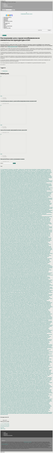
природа (26, 338)
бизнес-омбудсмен (4, 190)
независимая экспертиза (15, 299)
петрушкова (6, 325)
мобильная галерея (12, 288)
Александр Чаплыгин (32, 178)
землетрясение (39, 251)
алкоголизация (38, 179)
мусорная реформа (39, 292)
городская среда (3, 222)
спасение (36, 369)
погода (35, 327)
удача (42, 384)
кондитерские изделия (31, 264)
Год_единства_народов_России (40, 220)
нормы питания (23, 305)
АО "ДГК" (26, 183)
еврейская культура (44, 242)
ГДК (13, 218)
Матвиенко (46, 278)
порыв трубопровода (41, 332)
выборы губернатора (6, 213)
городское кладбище (11, 222)
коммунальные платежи (29, 263)
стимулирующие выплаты (30, 371)
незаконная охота (38, 299)
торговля (18, 379)
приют (38, 339)
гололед (9, 221)
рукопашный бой (14, 354)
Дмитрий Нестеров (8, 239)
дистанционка (26, 237)
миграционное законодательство (6, 283)
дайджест (40, 225)
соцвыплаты (29, 367)
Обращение (31, 307)
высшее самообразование (37, 216)
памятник (2, 318)
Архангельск (5, 185)
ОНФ (1, 312)
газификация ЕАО (32, 217)
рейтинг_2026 (33, 349)
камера (1, 259)
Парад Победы (34, 318)
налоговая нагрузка (25, 295)
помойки (49, 331)
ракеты (1, 347)
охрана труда (42, 316)
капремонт (31, 259)
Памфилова (44, 317)
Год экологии (31, 220)
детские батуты (44, 235)
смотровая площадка (12, 365)
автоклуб (6, 175)
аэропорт (8, 186)
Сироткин (30, 360)
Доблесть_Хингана (15, 239)
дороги (17, 241)
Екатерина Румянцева (4, 244)
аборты (15, 172)
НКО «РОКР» (10, 303)
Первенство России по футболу (34, 323)
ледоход (42, 271)
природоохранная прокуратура (42, 338)
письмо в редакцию (9, 326)
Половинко (45, 331)
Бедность (32, 187)
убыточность (30, 383)
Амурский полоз (27, 180)
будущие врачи (30, 197)
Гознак (47, 220)
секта (45, 357)
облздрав (15, 306)
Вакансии (6, 4)
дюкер (25, 242)
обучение (48, 307)
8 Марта (7, 171)
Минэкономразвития (19, 286)
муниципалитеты (27, 291)
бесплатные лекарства (4, 189)
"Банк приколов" (5, 169)
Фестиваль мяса (48, 394)
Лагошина (32, 270)
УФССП (9, 390)
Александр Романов (17, 178)
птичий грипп (2, 345)
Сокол (33, 366)
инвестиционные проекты (33, 254)
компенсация (13, 264)
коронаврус (2, 266)
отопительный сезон (40, 315)
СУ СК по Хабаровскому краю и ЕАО (25, 373)
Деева (17, 228)
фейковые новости (33, 393)
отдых (27, 314)
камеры (4, 259)
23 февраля (41, 170)
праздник (17, 335)
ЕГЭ (29, 243)
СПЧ (39, 370)
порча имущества (15, 332)
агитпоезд (28, 175)
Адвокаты (38, 175)
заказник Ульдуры (28, 248)
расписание (15, 347)
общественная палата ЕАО (17, 308)
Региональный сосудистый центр (16, 348)
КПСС (4, 267)
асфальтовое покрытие (31, 185)
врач (30, 210)
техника (10, 378)
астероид (17, 185)
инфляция (16, 256)
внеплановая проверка (23, 206)
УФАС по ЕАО (44, 389)
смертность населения (29, 364)
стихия (41, 371)
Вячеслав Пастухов (17, 217)
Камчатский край (13, 259)
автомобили (10, 175)
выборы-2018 (18, 214)
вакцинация (50, 199)
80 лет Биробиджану (16, 171)
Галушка (2, 218)
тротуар (29, 381)
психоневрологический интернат (46, 344)
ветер (38, 202)
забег (31, 247)
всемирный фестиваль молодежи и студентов (22, 211)
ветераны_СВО (11, 203)
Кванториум (33, 260)
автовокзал (2, 175)
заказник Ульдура (21, 248)
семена (45, 358)
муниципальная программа (35, 291)
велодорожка (5, 202)
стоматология (3, 372)
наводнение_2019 (8, 294)
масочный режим (32, 278)
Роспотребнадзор (33, 352)
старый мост (13, 371)
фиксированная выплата (30, 395)
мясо (29, 293)
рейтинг (28, 349)
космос (44, 266)
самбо (27, 355)
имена (9, 254)
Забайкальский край (26, 247)
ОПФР (18, 313)
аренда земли (11, 184)
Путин (28, 345)
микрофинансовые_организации (23, 283)
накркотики (42, 294)
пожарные (47, 329)
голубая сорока (19, 221)
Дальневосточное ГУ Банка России (32, 226)
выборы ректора (19, 213)
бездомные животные (43, 187)
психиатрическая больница (34, 344)
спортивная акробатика (4, 370)
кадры (24, 258)
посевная (46, 332)
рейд (23, 349)
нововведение (36, 303)
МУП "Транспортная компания (28, 292)
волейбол (44, 208)
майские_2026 (3, 276)
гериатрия (39, 218)
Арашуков (2, 184)
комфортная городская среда (21, 264)
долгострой (23, 240)
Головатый (6, 221)
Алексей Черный (22, 179)
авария (8, 173)
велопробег (10, 202)
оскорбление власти (48, 313)
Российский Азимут (8, 353)
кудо (48, 268)
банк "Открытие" (21, 186)
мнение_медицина (17, 287)
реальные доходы (31, 347)
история (27, 257)
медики (33, 279)
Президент (25, 336)
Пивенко (35, 325)
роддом (17, 351)
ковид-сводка (17, 262)
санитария (13, 356)
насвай (26, 297)
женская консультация (23, 245)
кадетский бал (10, 258)
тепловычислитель (3, 377)
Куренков (49, 269)
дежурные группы (21, 228)
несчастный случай (24, 301)
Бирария (19, 190)
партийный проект (12, 319)
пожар (32, 329)
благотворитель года (39, 193)
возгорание (19, 208)
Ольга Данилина (7, 311)
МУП (1, 292)
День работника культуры (39, 232)
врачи (39, 210)
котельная (47, 266)
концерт (33, 265)
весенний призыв (33, 202)
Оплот (34, 312)
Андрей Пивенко (26, 181)
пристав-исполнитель (12, 339)
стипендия (37, 371)
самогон (30, 355)
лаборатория (19, 270)
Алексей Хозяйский (15, 179)
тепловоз (40, 376)
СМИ (45, 364)
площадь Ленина (48, 326)
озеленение (22, 310)
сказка (24, 361)
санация (9, 356)
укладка (30, 385)
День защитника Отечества (15, 230)
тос (33, 379)
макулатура (2, 277)
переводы (2, 324)
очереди (47, 316)
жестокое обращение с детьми (34, 245)
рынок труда (43, 354)
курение (46, 269)
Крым (12, 268)
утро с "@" (37, 389)
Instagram (45, 171)
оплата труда (30, 312)
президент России (30, 336)
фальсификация (8, 391)
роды (27, 351)
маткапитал (10, 279)
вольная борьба (23, 209)
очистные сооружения (8, 317)
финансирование (3, 396)
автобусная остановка (11, 174)
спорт (48, 369)
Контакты (6, 5)
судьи (25, 374)
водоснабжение (37, 207)
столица (44, 371)
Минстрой (2, 286)
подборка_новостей (15, 328)
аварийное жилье (27, 172)
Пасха (6, 320)
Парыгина (28, 319)
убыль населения (24, 383)
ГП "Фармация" (46, 223)
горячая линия (34, 222)
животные (25, 246)
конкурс (37, 264)
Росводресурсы (3, 352)
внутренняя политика (37, 206)
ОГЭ (15, 310)
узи (5, 385)
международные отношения (45, 281)
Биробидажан (26, 190)
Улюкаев (47, 385)
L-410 (48, 171)
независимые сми (23, 299)
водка (48, 206)
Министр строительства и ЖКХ (17, 285)
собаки (27, 365)
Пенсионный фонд (21, 323)
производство (26, 341)
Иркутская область (36, 256)
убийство (12, 383)
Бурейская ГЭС (45, 197)
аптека (50, 183)
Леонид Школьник (47, 272)
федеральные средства (4, 393)
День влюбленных (35, 229)
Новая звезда (16, 303)
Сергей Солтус (40, 359)
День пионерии (10, 232)
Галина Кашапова (39, 217)
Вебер (17, 201)
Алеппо (27, 179)
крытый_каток (21, 268)
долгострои (19, 240)
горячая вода (29, 222)
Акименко (47, 176)
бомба (38, 195)
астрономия (21, 185)
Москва (7, 290)
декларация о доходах (4, 229)
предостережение (39, 335)
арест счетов (25, 184)
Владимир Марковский (30, 205)
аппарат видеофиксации (41, 183)
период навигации (19, 324)
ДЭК (23, 242)
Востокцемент (3, 210)
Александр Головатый (28, 177)
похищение (27, 334)
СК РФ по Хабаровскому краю (17, 361)
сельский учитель (20, 358)
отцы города (24, 316)
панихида (16, 318)
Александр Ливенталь (9, 178)
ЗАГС (4, 248)
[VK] (10, 15)
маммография (20, 277)
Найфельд (34, 294)
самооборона (49, 355)
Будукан (25, 197)
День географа (42, 229)
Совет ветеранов (3, 366)
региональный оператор (5, 348)
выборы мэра (13, 213)
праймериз (25, 335)
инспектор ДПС (37, 255)
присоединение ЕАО (4, 339)
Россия (13, 353)
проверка (14, 340)
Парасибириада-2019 (41, 318)
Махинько (15, 279)
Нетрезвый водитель (32, 301)
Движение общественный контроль (43, 227)
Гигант (49, 218)
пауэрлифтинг (27, 320)
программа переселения (30, 340)
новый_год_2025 (10, 305)
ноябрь (35, 305)
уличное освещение (41, 385)
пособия (38, 333)
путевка (25, 345)
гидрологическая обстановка (16, 219)
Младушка (2, 287)
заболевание (34, 247)
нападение (45, 295)
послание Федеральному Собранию (12, 333)
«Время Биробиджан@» (12, 46)
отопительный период (31, 315)
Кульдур (9, 269)
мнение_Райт (23, 287)
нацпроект (33, 298)
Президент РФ (37, 336)
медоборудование (11, 281)
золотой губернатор (20, 252)
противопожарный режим (15, 343)
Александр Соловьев (24, 178)
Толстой (2, 379)
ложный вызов (18, 274)
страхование (14, 372)
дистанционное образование (35, 237)
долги (1, 240)
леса (1, 273)
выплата (49, 214)
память (13, 318)
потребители (12, 334)
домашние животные (4, 241)
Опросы (5, 27)
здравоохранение (26, 251)
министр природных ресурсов (6, 285)
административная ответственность (7, 176)
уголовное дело (45, 383)
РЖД (43, 350)
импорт (11, 254)
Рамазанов (5, 347)
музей (1, 291)
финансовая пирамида (20, 396)
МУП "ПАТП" (19, 292)
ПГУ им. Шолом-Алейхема (36, 320)
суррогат (40, 374)
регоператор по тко (40, 348)
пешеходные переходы (20, 325)
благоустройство (38, 194)
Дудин (18, 242)
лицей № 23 (48, 273)
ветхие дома (16, 203)
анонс (1, 182)
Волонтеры (50, 208)
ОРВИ (21, 313)
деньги (35, 234)
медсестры (27, 281)
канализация (18, 259)
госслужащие (25, 223)
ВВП (15, 201)
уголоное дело (27, 384)
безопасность (16, 188)
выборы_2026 (35, 213)
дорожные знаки (29, 241)
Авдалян (25, 173)
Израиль (6, 254)
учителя (41, 390)
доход (5, 242)
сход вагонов (2, 375)
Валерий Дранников (45, 200)
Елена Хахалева (23, 244)
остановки (19, 314)
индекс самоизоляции (42, 254)
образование (5, 307)
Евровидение (19, 243)
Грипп (30, 224)
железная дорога (47, 244)
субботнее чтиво (45, 373)
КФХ (16, 270)
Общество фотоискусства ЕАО (18, 309)
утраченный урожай (31, 389)
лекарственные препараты (5, 272)
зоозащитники (39, 252)
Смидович (48, 364)
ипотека (25, 256)
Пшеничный (34, 345)
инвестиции (26, 254)
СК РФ (10, 361)
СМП (17, 365)
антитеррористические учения (18, 183)
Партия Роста (19, 319)
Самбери (24, 355)
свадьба (20, 357)
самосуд (1, 356)
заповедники (13, 250)
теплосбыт (40, 377)
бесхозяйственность (27, 189)
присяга (21, 339)
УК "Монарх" (17, 385)
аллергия (6, 180)
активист (50, 176)
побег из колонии (15, 327)
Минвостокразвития (38, 283)
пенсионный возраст (14, 323)
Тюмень (50, 382)
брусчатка (18, 197)
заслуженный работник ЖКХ (39, 250)
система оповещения (39, 360)
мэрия (10, 293)
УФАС (40, 389)
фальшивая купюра (25, 391)
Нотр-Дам (32, 305)
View (1, 95)
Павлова (20, 317)
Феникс (47, 393)
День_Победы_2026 (23, 234)
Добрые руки (27, 239)
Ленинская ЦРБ (17, 272)
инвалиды (15, 254)
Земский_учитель (3, 252)
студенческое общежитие (46, 372)
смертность (22, 364)
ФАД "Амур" (2, 391)
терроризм (6, 378)
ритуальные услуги (4, 351)
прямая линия (14, 344)
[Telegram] (6, 15)
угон (33, 384)
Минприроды (37, 285)
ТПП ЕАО (43, 379)
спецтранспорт (41, 369)
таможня (29, 375)
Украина (33, 385)
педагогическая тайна (13, 322)
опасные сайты (16, 312)
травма (46, 379)
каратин (41, 259)
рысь (47, 354)
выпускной (18, 215)
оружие (33, 313)
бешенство (33, 189)
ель (26, 244)
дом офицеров (42, 240)
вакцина (46, 199)
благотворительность (20, 194)
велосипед (14, 202)
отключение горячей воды (45, 314)
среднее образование (44, 370)
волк (47, 208)
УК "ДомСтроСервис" (11, 385)
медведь (30, 279)
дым (21, 242)
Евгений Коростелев (36, 242)
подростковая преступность (5, 329)
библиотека (38, 189)
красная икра (12, 267)
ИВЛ (11, 253)
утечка (26, 389)
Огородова (46, 309)
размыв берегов (48, 346)
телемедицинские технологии (18, 376)
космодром (32, 266)
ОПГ (20, 312)
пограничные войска (46, 327)
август (22, 173)
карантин (35, 259)
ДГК (4, 228)
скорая (23, 362)
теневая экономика (34, 376)
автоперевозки (20, 175)
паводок (23, 317)
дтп (14, 242)
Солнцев (40, 366)
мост (16, 290)
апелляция (34, 183)
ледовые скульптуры (24, 271)
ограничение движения (9, 310)
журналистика (19, 247)
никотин (2, 303)
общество (44, 308)
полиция (41, 331)
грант (6, 224)
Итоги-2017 (31, 257)
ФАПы (45, 391)
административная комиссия (45, 175)
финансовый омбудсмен (38, 396)
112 (36, 170)
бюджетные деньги (38, 198)
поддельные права (34, 328)
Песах (24, 324)
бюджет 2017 (18, 198)
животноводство (20, 246)
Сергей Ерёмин (34, 359)
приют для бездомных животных (45, 339)
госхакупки (41, 223)
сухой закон (48, 374)
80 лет (10, 171)
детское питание (34, 236)
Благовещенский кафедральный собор (21, 193)
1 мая (30, 170)
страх (11, 372)
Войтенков (37, 208)
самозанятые (41, 355)
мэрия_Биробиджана (24, 293)
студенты (39, 372)
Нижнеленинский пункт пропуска (13, 302)
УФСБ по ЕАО (2, 390)
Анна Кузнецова (32, 181)
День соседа (23, 233)
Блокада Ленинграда (46, 194)
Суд (10, 374)
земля (43, 251)
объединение (26, 309)
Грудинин (33, 224)
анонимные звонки (48, 181)
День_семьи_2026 (30, 234)
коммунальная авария (21, 263)
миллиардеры (32, 283)
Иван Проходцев (6, 253)
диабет (8, 237)
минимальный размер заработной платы (12, 284)
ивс (12, 253)
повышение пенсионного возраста (27, 327)
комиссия (2, 263)
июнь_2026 (40, 257)
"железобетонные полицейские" (30, 169)
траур (17, 381)
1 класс (27, 170)
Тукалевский (20, 382)
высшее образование (28, 216)
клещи (49, 261)
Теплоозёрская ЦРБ (21, 377)
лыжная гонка (50, 274)
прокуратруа (41, 341)
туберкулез (16, 382)
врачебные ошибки (34, 210)
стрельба (18, 372)
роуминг (39, 353)
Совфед (30, 366)
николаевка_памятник (28, 302)
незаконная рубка (45, 299)
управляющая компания (39, 388)
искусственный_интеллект (5, 257)
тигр (32, 378)
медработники (22, 281)
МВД (20, 279)
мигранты (41, 282)
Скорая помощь (27, 362)
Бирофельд (31, 192)
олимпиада (45, 310)
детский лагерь (23, 236)
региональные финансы (47, 347)
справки (36, 370)
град (1, 224)
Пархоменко (24, 319)
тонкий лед (9, 379)
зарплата (28, 250)
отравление (2, 316)
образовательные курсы (12, 307)
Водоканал (11, 207)
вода (42, 206)
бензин (41, 188)
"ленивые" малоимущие (41, 169)
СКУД (31, 362)
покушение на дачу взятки (42, 330)
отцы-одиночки (30, 316)
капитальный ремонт (25, 259)
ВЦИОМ (44, 212)
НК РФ (5, 303)
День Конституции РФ (37, 230)
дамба (9, 227)
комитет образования (8, 263)
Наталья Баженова (42, 297)
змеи (13, 252)
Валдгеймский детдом (8, 200)
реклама (37, 349)
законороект (13, 249)
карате (38, 259)
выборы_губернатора (42, 213)
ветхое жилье (21, 203)
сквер (30, 361)
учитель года (24, 390)
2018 (38, 170)
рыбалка (31, 354)
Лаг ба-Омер (24, 270)
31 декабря (45, 170)
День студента (41, 233)
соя (30, 369)
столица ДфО (48, 371)
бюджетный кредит (22, 199)
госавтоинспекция (47, 222)
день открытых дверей (29, 231)
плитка (43, 326)
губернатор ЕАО (17, 225)
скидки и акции (49, 361)
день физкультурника (7, 234)
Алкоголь (42, 179)
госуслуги (37, 223)
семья (48, 358)
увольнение (35, 383)
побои (20, 327)
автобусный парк (43, 174)
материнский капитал (4, 279)
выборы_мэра (12, 214)
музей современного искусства (8, 291)
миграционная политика (47, 282)
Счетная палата (8, 375)
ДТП (16, 242)
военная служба (43, 207)
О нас (5, 3)
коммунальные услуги (38, 263)
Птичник (7, 345)
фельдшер (39, 393)
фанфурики (39, 391)
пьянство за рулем (40, 345)
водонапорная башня (30, 207)
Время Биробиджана (10, 211)
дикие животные (13, 237)
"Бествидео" (10, 169)
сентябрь (30, 359)
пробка (1, 340)
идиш (23, 253)
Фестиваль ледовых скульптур (39, 394)
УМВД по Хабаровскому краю (13, 386)
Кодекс (21, 262)
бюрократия (28, 199)
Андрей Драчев (20, 181)
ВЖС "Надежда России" (37, 203)
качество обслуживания (26, 260)
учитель (20, 390)
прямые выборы (20, 344)
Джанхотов (2, 237)
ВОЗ (8, 208)
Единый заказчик (45, 243)
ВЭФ (9, 217)
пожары (27, 330)
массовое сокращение (40, 278)
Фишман (48, 396)
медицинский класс (4, 281)
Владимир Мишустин (39, 205)
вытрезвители (45, 216)
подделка (29, 328)
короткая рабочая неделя (14, 266)
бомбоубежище (43, 195)
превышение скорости (31, 335)
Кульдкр (6, 269)
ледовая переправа (16, 271)
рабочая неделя (3, 346)
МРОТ (47, 290)
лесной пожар (4, 273)
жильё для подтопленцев (10, 247)
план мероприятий (27, 326)
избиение (26, 253)
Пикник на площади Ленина (47, 325)
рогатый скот (12, 351)
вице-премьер (14, 205)
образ (1, 307)
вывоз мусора (28, 214)
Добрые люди (22, 239)
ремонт (1, 350)
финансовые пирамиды (29, 396)
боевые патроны (3, 195)
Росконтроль (23, 352)
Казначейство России (35, 258)
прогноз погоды (23, 340)
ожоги (19, 310)
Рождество (36, 351)
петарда (27, 324)
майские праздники (43, 275)
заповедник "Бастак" (7, 250)
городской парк (18, 222)
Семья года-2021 (18, 359)
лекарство (12, 272)
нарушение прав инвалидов (43, 296)
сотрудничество (24, 367)
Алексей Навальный (8, 179)
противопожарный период (5, 343)
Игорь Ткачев (16, 253)
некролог (10, 300)
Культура (5, 24)
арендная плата (17, 184)
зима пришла (9, 252)
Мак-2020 (21, 276)
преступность (25, 337)
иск (40, 256)
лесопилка (15, 273)
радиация (21, 346)
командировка (36, 262)
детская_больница (37, 235)
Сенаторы (24, 359)
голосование (13, 221)
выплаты (2, 215)
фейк (27, 393)
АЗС (44, 176)
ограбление (2, 310)
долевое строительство (30, 240)
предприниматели (10, 336)
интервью (45, 255)
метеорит (33, 282)
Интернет (49, 255)
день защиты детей (24, 230)
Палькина (40, 317)
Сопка (8, 367)
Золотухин (26, 252)
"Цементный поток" (21, 170)
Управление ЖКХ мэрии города (44, 387)
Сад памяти (15, 355)
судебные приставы (20, 374)
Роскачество (13, 352)
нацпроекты (37, 298)
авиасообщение (47, 173)
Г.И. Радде (23, 217)
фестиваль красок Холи (29, 394)
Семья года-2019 (5, 359)
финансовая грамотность (11, 396)
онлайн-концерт (47, 311)
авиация (2, 174)
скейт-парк (41, 361)
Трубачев (37, 381)
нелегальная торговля (16, 300)
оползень (37, 312)
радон (24, 346)
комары (47, 262)
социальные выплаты (37, 368)
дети (4, 235)
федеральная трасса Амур (47, 392)
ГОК (49, 220)
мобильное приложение (26, 288)
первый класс (48, 323)
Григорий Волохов (25, 224)
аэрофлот (12, 186)
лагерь (28, 270)
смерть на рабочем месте (39, 364)
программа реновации (39, 340)
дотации (2, 242)
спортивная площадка (13, 370)
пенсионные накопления (5, 323)
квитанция (42, 260)
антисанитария (29, 182)
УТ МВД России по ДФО (20, 389)
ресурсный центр (25, 350)
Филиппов (42, 395)
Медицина (6, 20)
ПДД (42, 320)
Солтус (43, 366)
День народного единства (20, 231)
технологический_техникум (21, 378)
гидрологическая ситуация (27, 219)
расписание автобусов (21, 347)
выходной (50, 216)
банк (17, 186)
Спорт (5, 25)
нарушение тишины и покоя (5, 297)
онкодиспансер (28, 311)
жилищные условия (40, 246)
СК (4, 361)
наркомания (21, 296)
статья (22, 371)
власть (17, 206)
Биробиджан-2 (37, 190)
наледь (46, 294)
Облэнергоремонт (31, 306)
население (29, 297)
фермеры (7, 394)
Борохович (2, 197)
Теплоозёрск (14, 377)
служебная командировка (8, 364)
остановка (15, 314)
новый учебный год (47, 304)
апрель (47, 183)
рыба (28, 354)
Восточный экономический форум (22, 210)
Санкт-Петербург (35, 356)
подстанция (13, 329)
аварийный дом (41, 172)
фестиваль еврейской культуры (19, 394)
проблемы (8, 340)
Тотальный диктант (37, 379)
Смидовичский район (4, 365)
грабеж (50, 223)
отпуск (49, 315)
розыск (39, 351)
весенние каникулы (26, 202)
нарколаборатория (15, 296)
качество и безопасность (11, 260)
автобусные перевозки (35, 174)
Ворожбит (28, 209)
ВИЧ (18, 205)
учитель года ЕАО (30, 390)
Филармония (37, 395)
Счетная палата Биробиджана (17, 375)
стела (24, 371)
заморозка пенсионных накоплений (34, 249)
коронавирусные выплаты (47, 265)
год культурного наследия (9, 220)
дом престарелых (48, 240)
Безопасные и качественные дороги (25, 188)
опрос (11, 313)
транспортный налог (12, 381)
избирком (40, 253)
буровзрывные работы (4, 198)
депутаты (42, 234)
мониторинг (39, 289)
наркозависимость (7, 296)
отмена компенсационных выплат (20, 315)
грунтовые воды (38, 224)
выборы (47, 212)
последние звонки (22, 333)
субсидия (6, 374)
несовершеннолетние (16, 301)
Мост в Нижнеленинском (22, 290)
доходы (7, 242)
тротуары (33, 381)
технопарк (29, 378)
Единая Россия (33, 243)
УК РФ (21, 385)
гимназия (34, 219)
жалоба (38, 244)
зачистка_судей (48, 250)
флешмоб (2, 397)
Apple (39, 171)
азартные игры (37, 176)
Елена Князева (17, 244)
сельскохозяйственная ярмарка (38, 358)
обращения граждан (38, 307)
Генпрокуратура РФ (33, 218)
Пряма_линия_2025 (8, 344)
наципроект (28, 298)
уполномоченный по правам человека (14, 387)
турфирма (41, 382)
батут (29, 187)
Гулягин (23, 225)
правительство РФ (11, 335)
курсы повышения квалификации (9, 270)
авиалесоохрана (41, 173)
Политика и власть (7, 17)
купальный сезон (28, 269)
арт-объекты (37, 184)
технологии (14, 378)
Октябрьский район (34, 310)
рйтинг (9, 351)
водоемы (2, 207)
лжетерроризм (33, 273)
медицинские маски (48, 279)
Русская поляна (24, 354)
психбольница (26, 344)
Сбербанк (2, 357)
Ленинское (29, 272)
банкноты (33, 186)
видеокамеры (21, 204)
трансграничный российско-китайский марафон (26, 380)
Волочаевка (2, 209)
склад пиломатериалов (17, 362)
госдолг (5, 223)
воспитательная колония (38, 209)
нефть (5, 302)
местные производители (26, 282)
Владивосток (23, 205)
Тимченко (36, 378)
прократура (37, 341)
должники (37, 240)
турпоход (37, 382)
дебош (6, 228)
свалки (26, 357)
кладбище (44, 261)
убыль (20, 383)
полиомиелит (18, 331)
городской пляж (24, 222)
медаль (22, 279)
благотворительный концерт (29, 194)
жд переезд (41, 244)
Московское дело (12, 290)
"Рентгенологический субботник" (11, 170)
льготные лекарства (15, 275)
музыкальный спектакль (19, 291)
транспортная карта (4, 381)
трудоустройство (7, 382)
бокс (19, 195)
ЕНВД (28, 244)
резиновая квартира (10, 349)
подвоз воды (24, 328)
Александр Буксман (12, 177)
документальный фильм (44, 239)
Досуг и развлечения (8, 26)
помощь (1, 332)
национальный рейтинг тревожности (19, 298)
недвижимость (3, 299)
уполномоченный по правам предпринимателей (36, 386)
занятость (47, 249)
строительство (27, 372)
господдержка (19, 223)
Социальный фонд (18, 369)
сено (27, 359)
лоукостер (32, 274)
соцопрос (24, 369)
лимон (37, 273)
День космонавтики (46, 230)
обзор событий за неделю (42, 305)
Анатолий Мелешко (39, 180)
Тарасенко (33, 375)
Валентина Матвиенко (37, 200)
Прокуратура (4, 70)
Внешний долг (30, 206)
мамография (25, 277)
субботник (50, 373)
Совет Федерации (10, 366)
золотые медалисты (32, 252)
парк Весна (50, 318)
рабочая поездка (9, 346)
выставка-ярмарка (20, 216)
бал (15, 186)
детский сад (28, 236)
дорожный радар (43, 241)
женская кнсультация (15, 245)
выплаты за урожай (7, 215)
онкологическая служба (35, 311)
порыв (20, 332)
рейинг (25, 349)
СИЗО (21, 360)
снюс (25, 365)
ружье (9, 354)
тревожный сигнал (21, 381)
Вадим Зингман (41, 199)
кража (6, 267)
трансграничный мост (13, 380)
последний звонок (29, 333)
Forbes (42, 171)
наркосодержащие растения (28, 296)
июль (34, 257)
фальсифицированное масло (16, 391)
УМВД (1, 386)
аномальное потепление (40, 181)
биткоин (35, 192)
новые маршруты (16, 304)
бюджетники (32, 198)
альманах (10, 180)
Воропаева (32, 209)
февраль (7, 392)
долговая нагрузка (13, 240)
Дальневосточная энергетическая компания (17, 226)
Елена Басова (11, 244)
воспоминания (46, 209)
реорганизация (12, 350)
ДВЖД (34, 227)
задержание (7, 248)
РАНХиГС (11, 347)
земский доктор (47, 251)
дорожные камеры (36, 241)
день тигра (46, 233)
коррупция (21, 266)
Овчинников (41, 309)
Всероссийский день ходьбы (15, 212)
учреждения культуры (47, 390)
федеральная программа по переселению (22, 392)
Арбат (5, 184)
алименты (31, 179)
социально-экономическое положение (18, 368)
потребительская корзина (20, 334)
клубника (2, 262)
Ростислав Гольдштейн (25, 353)
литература (41, 273)
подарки (9, 328)
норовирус (28, 305)
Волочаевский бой (16, 209)
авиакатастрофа (35, 173)
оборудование (49, 306)
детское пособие (41, 236)
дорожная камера (22, 241)
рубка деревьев (49, 353)
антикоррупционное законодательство (18, 182)
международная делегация (34, 281)
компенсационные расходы (5, 264)
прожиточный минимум (18, 341)
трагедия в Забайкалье (4, 380)
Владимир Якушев (12, 206)
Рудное (6, 354)
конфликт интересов (27, 265)
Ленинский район (23, 272)
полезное (6, 331)
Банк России (26, 186)
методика (37, 282)
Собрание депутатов (47, 365)
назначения (29, 294)
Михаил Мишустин (35, 286)
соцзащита (34, 367)
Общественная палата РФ (27, 308)
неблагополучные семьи (47, 298)
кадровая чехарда (19, 258)
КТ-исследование (29, 268)
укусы (36, 385)
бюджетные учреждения (13, 199)
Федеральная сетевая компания (36, 392)
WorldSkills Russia (11, 172)
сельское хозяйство (28, 358)
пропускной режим (27, 342)
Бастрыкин (26, 187)
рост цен (19, 353)
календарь (41, 258)
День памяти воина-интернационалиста (42, 231)
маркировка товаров (7, 278)
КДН (45, 260)
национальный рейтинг (7, 298)
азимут (41, 176)
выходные (2, 217)
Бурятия (10, 198)
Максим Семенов (39, 276)
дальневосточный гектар (43, 226)
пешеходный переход (29, 325)
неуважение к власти (40, 301)
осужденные (23, 314)
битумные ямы (6, 193)
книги (10, 262)
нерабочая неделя (30, 300)
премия (11, 337)
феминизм (44, 393)
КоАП (14, 262)
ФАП (43, 391)
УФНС (48, 389)
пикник (40, 325)
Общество (6, 19)
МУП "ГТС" (11, 292)
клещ (47, 261)
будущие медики (36, 197)
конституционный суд (4, 265)
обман (45, 306)
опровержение (7, 313)
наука (47, 297)
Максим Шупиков (46, 276)
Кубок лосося (35, 268)
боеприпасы (9, 195)
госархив (2, 223)
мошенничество (43, 290)
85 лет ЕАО (29, 171)
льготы (20, 275)
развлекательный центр (32, 346)
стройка (32, 372)
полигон (9, 331)
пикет (38, 325)
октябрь (28, 310)
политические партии (35, 331)
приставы (18, 339)
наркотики (36, 296)
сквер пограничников (35, 361)
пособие (35, 333)
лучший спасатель (43, 274)
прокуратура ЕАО (3, 342)
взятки (17, 204)
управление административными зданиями (30, 387)
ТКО (43, 378)
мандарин (30, 277)
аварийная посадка (20, 172)
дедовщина (13, 228)
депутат (38, 234)
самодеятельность (35, 355)
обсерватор (44, 307)
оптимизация (14, 313)
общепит (2, 308)
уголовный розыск (20, 384)
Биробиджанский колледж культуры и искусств (11, 192)
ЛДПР (37, 270)
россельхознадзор (41, 352)
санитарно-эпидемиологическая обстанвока (23, 356)
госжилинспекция (13, 223)
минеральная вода (46, 283)
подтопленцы (23, 329)
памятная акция (49, 317)
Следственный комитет (39, 362)
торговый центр (29, 379)
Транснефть (37, 380)
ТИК (33, 378)
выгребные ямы (34, 214)
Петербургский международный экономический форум (39, 324)
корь (24, 266)
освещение (39, 313)
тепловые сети (45, 376)
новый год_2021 (27, 304)
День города (47, 229)
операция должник (24, 312)
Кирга (23, 261)
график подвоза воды (12, 224)
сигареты (18, 360)
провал (11, 340)
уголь (31, 384)
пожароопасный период (12, 330)
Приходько (34, 339)
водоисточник (6, 207)
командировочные (42, 262)
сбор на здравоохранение (14, 357)
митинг (30, 286)
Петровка (2, 325)
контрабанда (16, 265)
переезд (6, 324)
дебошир (9, 228)
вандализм (2, 201)
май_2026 (38, 275)
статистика (18, 371)
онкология (42, 311)
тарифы (39, 375)
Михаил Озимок (42, 286)
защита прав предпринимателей (6, 251)
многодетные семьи (48, 287)
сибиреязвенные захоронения (11, 360)
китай (25, 261)
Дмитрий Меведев (44, 237)
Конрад (40, 264)
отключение (31, 314)
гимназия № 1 (39, 219)
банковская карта (38, 186)
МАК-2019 (18, 276)
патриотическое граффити (19, 320)
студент (35, 372)
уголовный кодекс (13, 384)
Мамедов (16, 277)
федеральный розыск (13, 393)
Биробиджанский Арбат (32, 191)
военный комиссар (3, 208)
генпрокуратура (27, 218)
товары (49, 378)
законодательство (48, 248)
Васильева (10, 201)
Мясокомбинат (32, 293)
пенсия (26, 323)
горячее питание (40, 222)
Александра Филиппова (40, 178)
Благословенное (32, 193)
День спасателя (29, 233)
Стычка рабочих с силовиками (5, 373)
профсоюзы (46, 343)
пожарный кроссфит (4, 330)
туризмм (30, 382)
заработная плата (19, 250)
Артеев (41, 184)
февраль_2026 (11, 392)
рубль (4, 354)
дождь (38, 239)
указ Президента (25, 385)
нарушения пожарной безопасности (18, 297)
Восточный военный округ (11, 210)
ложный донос (23, 274)
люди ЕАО (25, 275)
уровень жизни (7, 389)
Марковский (13, 278)
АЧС (6, 186)
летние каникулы (20, 273)
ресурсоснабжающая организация (35, 350)
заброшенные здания (41, 247)
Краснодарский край (19, 267)
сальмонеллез (20, 355)
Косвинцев (27, 266)
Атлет (37, 185)
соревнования (12, 367)
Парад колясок (28, 318)
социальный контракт (11, 369)
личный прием (3, 274)
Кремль (43, 267)
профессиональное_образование (26, 343)
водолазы (15, 207)
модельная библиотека (35, 288)
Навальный (42, 293)
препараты (15, 337)
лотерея (28, 274)
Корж (36, 265)
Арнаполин (32, 184)
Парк (47, 318)
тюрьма (1, 383)
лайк (35, 270)
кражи (8, 267)
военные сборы (49, 207)
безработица (35, 188)
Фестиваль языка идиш (4, 395)
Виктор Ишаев (40, 204)
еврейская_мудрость (4, 243)
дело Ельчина (11, 229)
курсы (1, 270)
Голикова (2, 221)
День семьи (18, 233)
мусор (35, 292)
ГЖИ (42, 218)
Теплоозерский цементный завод (31, 377)
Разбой (26, 346)
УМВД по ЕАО (5, 386)
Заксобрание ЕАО (24, 249)
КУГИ (39, 268)
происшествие (32, 341)
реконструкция (42, 349)
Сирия (26, 360)
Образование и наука (8, 21)
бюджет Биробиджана (25, 198)
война (28, 208)
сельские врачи (8, 358)
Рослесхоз (28, 352)
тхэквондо (45, 382)
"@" (1, 169)
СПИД (45, 369)
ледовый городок (31, 271)
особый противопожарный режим (6, 314)
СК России (7, 361)
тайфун (26, 375)
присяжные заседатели (27, 339)
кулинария (2, 269)
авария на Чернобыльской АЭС (15, 173)
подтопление (18, 329)
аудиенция (41, 185)
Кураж (43, 269)
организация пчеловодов (27, 313)
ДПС (10, 242)
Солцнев (46, 366)
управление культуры (16, 388)
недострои (8, 299)
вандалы (6, 201)
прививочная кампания (4, 338)
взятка (15, 204)
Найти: (1, 163)
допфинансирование (12, 241)
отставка (6, 316)
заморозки (43, 249)
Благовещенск (11, 193)
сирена (24, 360)
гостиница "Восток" (31, 223)
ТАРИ (36, 375)
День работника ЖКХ (30, 232)
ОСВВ (36, 313)
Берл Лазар (48, 188)
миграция (15, 283)
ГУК (21, 225)
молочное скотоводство (18, 289)
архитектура (13, 185)
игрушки (20, 253)
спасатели (33, 369)
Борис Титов (48, 195)
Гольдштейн (24, 221)
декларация (46, 228)
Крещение (50, 267)
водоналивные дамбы (21, 207)
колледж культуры (26, 262)
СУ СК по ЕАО (16, 373)
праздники (21, 335)
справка (33, 370)
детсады (7, 235)
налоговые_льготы (33, 295)
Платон (40, 326)
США (24, 375)
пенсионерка (26, 322)
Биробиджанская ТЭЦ (24, 191)
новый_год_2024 (3, 305)
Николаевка (21, 302)
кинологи (12, 261)
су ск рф (33, 373)
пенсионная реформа (48, 322)
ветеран (40, 202)
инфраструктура (21, 256)
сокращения (36, 366)
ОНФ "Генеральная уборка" (7, 312)
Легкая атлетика (45, 270)
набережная (37, 293)
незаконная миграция (30, 299)
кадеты (14, 258)
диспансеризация (20, 237)
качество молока (19, 260)
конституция (11, 265)
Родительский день (22, 351)
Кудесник (45, 268)
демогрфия (21, 229)
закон (33, 248)
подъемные (28, 329)
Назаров (25, 294)
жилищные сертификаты (32, 246)
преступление (20, 337)
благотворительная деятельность (9, 194)
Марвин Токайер (39, 277)
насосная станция (35, 297)
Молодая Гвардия (43, 288)
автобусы (48, 174)
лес (51, 272)
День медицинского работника (9, 231)
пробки (4, 340)
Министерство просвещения (45, 284)
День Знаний (30, 230)
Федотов (19, 393)
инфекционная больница (5, 256)
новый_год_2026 (16, 305)
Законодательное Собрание (39, 248)
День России (13, 233)
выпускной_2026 (23, 215)
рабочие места (16, 346)
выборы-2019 (23, 214)
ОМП (20, 311)
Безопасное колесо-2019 (8, 188)
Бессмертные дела (12, 189)
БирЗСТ (22, 190)
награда (13, 294)
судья (28, 374)
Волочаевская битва (8, 209)
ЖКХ (4, 22)
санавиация (5, 356)
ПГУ (30, 320)
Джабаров (46, 236)
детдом (1, 235)
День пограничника (22, 232)
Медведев (26, 279)
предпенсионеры (3, 336)
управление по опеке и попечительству (27, 388)
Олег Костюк (40, 310)
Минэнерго (25, 286)
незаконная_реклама (4, 300)
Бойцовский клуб (14, 195)
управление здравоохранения (6, 388)
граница (3, 224)
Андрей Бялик (8, 181)
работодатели (49, 345)
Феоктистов (2, 394)
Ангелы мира (2, 181)
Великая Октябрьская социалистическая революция (31, 201)
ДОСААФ (48, 241)
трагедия (49, 379)
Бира (13, 190)
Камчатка (8, 259)
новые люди (11, 304)
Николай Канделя (48, 302)
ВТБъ (40, 212)
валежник (14, 200)
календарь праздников (47, 258)
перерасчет (10, 324)
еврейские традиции (12, 243)
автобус (5, 174)
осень (43, 313)
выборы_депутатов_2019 (5, 214)
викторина (6, 205)
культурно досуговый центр (20, 269)
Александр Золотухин (36, 177)
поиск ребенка (34, 330)
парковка (2, 319)
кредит (24, 267)
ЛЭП (22, 275)
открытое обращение (4, 315)
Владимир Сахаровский (4, 206)
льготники (9, 275)
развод (38, 346)
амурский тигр (33, 180)
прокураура (14, 342)
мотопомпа (29, 290)
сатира (48, 356)
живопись (15, 246)
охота (38, 316)
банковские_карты (45, 186)
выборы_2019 (24, 213)
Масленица (27, 278)
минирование (22, 284)
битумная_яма (44, 192)
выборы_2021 (30, 213)
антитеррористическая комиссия (6, 183)
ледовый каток (38, 271)
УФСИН (6, 390)
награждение (17, 294)
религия (49, 349)
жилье (45, 246)
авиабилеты (29, 173)
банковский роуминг (4, 187)
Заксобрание (18, 249)
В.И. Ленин (36, 199)
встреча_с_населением (34, 212)
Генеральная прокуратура (19, 218)
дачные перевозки (22, 227)
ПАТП (8, 320)
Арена (8, 184)
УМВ (50, 385)
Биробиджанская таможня (15, 191)
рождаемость (31, 351)
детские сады (12, 236)
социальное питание (29, 368)
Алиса (34, 179)
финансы (45, 396)
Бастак (22, 187)
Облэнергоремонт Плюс (39, 306)
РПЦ (42, 353)
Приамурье (36, 337)
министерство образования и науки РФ (32, 284)
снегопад (22, 365)
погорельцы (39, 327)
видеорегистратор (28, 204)
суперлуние (36, 374)
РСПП (44, 353)
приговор (11, 338)
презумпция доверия (6, 337)
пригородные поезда (17, 338)
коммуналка (14, 263)
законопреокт (3, 249)
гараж (5, 218)
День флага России (15, 234)
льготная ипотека (3, 275)
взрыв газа (47, 203)
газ (28, 217)
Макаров (29, 276)
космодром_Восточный (38, 266)
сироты (33, 360)
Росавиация (50, 351)
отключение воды (36, 314)
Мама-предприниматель (9, 277)
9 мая (37, 171)
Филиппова (46, 395)
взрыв (43, 203)
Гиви (47, 218)
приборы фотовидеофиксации (44, 337)
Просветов (33, 342)
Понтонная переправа (7, 332)
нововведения (48, 303)
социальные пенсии (45, 368)
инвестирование (20, 254)
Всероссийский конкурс (25, 212)
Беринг (44, 188)
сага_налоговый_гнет (9, 355)
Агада (24, 175)
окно (26, 310)
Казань (29, 258)
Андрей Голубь (14, 181)
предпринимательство (18, 336)
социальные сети (3, 369)
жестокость (7, 246)
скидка (44, 361)
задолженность (13, 248)
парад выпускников (22, 318)
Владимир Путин (46, 205)
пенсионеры (31, 322)
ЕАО (27, 242)
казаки (26, 258)
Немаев (21, 300)
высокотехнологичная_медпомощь (7, 216)
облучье (26, 306)
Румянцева (19, 354)
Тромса (26, 381)
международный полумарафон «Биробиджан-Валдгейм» (11, 282)
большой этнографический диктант (30, 195)
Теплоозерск (9, 377)
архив (9, 185)
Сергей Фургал (46, 359)
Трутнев (12, 382)
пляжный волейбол (4, 327)
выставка (15, 216)
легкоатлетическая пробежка (5, 271)
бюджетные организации (47, 198)
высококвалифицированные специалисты (34, 215)
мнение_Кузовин (10, 287)
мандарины (34, 277)
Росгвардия (8, 352)
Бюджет (14, 198)
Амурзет (15, 180)
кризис (1, 268)
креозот (46, 267)
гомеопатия (29, 221)
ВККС (20, 205)
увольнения (40, 383)
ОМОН (17, 311)
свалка (23, 357)
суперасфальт (31, 374)
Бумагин (41, 197)
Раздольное (42, 346)
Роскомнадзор (18, 352)
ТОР (16, 379)
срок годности (6, 371)
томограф (5, 379)
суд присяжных (14, 374)
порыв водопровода (25, 332)
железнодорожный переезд (5, 245)
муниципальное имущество (46, 291)
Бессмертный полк (19, 189)
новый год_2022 (34, 304)
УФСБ (50, 389)
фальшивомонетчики (33, 391)
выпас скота (46, 214)
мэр (8, 293)
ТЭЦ (48, 382)
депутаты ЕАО (47, 234)
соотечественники (3, 367)
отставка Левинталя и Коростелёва (15, 316)
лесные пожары (10, 273)
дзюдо (6, 237)
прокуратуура (9, 342)
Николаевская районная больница (38, 302)
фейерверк (23, 393)
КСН (25, 268)
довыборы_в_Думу (33, 239)
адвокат (34, 175)
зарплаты (32, 250)
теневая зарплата (27, 376)
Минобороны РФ (26, 285)
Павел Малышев (15, 317)
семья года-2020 (12, 359)
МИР (28, 286)
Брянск (21, 197)
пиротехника (2, 326)
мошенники (37, 290)
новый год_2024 (40, 304)
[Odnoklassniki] (8, 15)
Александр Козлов (44, 177)
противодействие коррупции (44, 342)
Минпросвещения (49, 285)
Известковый (44, 253)
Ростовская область (34, 353)
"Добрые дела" (21, 169)
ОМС (22, 311)
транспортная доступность (45, 380)
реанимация (37, 347)
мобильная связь (19, 288)
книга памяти (6, 262)
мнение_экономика (37, 287)
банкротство (10, 187)
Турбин (24, 382)
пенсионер (22, 322)
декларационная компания (39, 228)
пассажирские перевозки (38, 319)
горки (36, 221)
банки (30, 186)
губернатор (2, 225)
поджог (39, 328)
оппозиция (41, 312)
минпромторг (43, 285)
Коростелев (7, 266)
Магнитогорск (31, 275)
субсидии (2, 374)
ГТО (47, 224)
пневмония (10, 327)
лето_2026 (28, 273)
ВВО (13, 201)
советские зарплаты (24, 366)
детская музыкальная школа (21, 235)
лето (25, 273)
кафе (48, 259)
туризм (27, 382)
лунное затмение (37, 274)
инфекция (12, 256)
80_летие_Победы (23, 171)
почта (30, 334)
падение (27, 317)
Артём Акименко (46, 184)
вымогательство (40, 214)
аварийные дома (34, 172)
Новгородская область (23, 303)
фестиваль (11, 394)
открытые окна (11, 315)
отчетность (35, 316)
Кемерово (5, 261)
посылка (8, 334)
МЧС (3, 293)
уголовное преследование (5, 384)
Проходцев (2, 344)
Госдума (8, 223)
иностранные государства (29, 255)
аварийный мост (3, 173)
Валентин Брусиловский (21, 200)
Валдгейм (2, 200)
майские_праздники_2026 (11, 276)
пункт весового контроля (13, 345)
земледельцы (33, 251)
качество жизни (3, 260)
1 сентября (33, 170)
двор (51, 227)
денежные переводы (28, 229)
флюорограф (6, 397)
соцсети (27, 369)
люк (28, 275)
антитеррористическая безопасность (39, 182)
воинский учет (24, 208)
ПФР (31, 345)
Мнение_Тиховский (30, 287)
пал (29, 317)
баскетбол (19, 187)
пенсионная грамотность (39, 322)
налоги (20, 295)
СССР (10, 371)
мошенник (33, 290)
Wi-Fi (7, 172)
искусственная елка (45, 256)
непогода (25, 300)
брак (5, 197)
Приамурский (31, 337)
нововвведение (30, 303)
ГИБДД (44, 218)
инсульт (41, 255)
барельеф (15, 187)
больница (22, 195)
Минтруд (10, 286)
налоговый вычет (40, 295)
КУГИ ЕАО (42, 268)
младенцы (48, 286)
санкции (40, 356)
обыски (37, 309)
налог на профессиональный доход (12, 295)
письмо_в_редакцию (17, 326)
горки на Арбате (40, 221)
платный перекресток (35, 326)
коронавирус (39, 265)
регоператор (34, 348)
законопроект (8, 249)
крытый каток (16, 268)
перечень (14, 324)
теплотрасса (44, 377)
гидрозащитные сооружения (5, 219)
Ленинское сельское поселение (38, 272)
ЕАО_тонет (30, 242)
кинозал (8, 261)
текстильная (9, 376)
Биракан (15, 190)
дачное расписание (14, 227)
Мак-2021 (25, 276)
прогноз (18, 340)
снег (19, 365)
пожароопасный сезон (21, 330)
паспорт (31, 319)
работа (45, 345)
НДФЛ (41, 298)
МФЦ (1, 293)
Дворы (1, 228)
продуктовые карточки (7, 341)
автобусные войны (18, 174)
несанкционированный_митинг (6, 301)
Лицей (44, 273)
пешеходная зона (12, 325)
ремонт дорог (6, 350)
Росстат (16, 353)
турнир (33, 382)
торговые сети (23, 379)
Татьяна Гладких (44, 375)
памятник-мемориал (8, 318)
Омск (24, 311)
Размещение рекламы (8, 6)
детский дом (17, 236)
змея (15, 252)
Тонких (13, 379)
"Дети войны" (15, 169)
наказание (38, 294)
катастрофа (45, 259)
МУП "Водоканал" (5, 292)
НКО (7, 303)
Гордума (33, 221)
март (17, 278)
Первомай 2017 (43, 323)
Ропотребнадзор (44, 351)
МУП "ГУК (15, 292)
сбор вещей (6, 357)
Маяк (18, 279)
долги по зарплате (6, 240)
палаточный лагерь (34, 317)
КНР (12, 262)
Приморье (23, 338)
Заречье (25, 250)
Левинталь (40, 270)
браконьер (8, 197)
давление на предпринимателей (32, 225)
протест (36, 342)
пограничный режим (4, 328)
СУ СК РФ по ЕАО (38, 373)
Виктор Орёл (45, 204)
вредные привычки (44, 210)
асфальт (25, 185)
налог (49, 294)
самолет (45, 355)
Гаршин (10, 218)
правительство (49, 334)
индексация (12, 255)
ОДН (17, 310)
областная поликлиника (8, 306)
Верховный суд (20, 202)
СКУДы (34, 362)
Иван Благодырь (45, 252)
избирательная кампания (33, 253)
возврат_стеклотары (13, 208)
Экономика (6, 18)
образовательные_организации (23, 307)
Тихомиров (40, 378)
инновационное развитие (19, 255)
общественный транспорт (37, 308)
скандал (27, 361)
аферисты (45, 185)
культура (13, 269)
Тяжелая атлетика (6, 383)
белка (39, 188)
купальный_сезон (35, 269)
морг (49, 289)
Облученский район (20, 306)
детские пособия (7, 236)
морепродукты (3, 290)
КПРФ (1, 267)
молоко (12, 289)
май (35, 275)
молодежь (9, 289)
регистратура (25, 348)
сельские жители (14, 358)
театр (6, 376)
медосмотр (17, 281)
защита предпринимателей (18, 251)
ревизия (41, 347)
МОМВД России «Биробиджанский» (30, 289)
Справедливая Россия (27, 370)
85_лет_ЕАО (34, 171)
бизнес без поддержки (47, 189)
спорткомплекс (20, 370)
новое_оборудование (4, 304)
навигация (47, 293)
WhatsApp (4, 172)
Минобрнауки (32, 285)
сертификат (2, 360)
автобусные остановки (26, 174)
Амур (13, 180)
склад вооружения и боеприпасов (6, 362)
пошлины (44, 334)
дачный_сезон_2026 (29, 227)
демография (16, 229)
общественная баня (8, 308)
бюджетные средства (4, 199)
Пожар (34, 329)
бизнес (41, 189)
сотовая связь (18, 367)
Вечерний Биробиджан (28, 203)
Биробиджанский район (24, 192)
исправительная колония (15, 257)
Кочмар (51, 266)
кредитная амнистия (29, 267)
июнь (36, 257)
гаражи (7, 218)
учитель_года (36, 390)
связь (35, 357)
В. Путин (32, 199)
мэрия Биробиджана (16, 293)
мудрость (51, 290)
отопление (46, 315)
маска (23, 278)
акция (1, 177)
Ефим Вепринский (33, 244)
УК (6, 385)
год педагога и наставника (19, 220)
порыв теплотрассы (33, 332)
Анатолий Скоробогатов (47, 180)
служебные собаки (16, 364)
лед (12, 271)
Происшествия (7, 23)
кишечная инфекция (30, 261)
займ (17, 248)
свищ (33, 357)
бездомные (36, 187)
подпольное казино (44, 328)
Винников (10, 205)
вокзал (40, 208)
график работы (19, 224)
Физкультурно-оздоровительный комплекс (17, 395)
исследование (22, 257)
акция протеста (6, 177)
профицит (42, 343)
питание (22, 326)
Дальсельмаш (5, 227)
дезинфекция (28, 228)
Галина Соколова (46, 217)
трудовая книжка (42, 381)
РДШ (27, 347)
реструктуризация (18, 350)
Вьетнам (6, 217)
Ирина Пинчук (30, 256)
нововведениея (42, 303)
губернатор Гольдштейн (9, 225)
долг (50, 239)
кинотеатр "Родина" (18, 261)
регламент (30, 348)
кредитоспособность (37, 267)
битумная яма (39, 192)
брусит (15, 197)
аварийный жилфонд (48, 172)
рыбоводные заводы (37, 354)
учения (17, 390)
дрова (12, 242)
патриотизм (12, 320)
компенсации (45, 263)
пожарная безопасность (40, 329)
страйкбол (8, 372)
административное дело (19, 176)
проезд (13, 341)
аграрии (31, 175)
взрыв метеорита (10, 204)
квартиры (38, 260)
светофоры (29, 357)
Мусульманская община (47, 292)
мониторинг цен (44, 289)
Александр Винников (20, 177)
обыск (35, 309)
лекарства (46, 271)
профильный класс (36, 343)
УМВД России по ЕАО (23, 386)
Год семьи (26, 220)
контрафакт (21, 265)
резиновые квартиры (18, 349)
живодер (11, 246)
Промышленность (20, 342)
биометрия (10, 190)
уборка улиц (16, 383)
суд (8, 374)
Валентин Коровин (29, 200)
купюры (40, 269)
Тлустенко (46, 378)
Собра (41, 365)
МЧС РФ (6, 293)
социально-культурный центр (42, 367)
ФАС (47, 391)
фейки (29, 393)
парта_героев (6, 319)
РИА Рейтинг (46, 350)
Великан (20, 201)
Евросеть (23, 243)
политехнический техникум (26, 331)
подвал (20, 328)
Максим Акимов (33, 276)
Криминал (9, 268)
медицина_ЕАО (42, 279)
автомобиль (15, 175)
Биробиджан (31, 190)
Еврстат (26, 243)
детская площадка (30, 235)
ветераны (44, 202)
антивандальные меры (7, 182)
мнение (5, 287)
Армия (29, 184)
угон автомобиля (37, 384)
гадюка (26, 217)
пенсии (18, 322)
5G (49, 170)
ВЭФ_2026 (12, 217)
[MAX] (12, 15)
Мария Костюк (45, 277)
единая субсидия (39, 243)
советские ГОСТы (17, 366)
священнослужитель (40, 357)
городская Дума (47, 221)
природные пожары (32, 338)
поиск (30, 330)
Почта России (34, 334)
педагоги (7, 322)
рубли (1, 354)
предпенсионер (46, 335)
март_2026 (20, 278)
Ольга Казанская (13, 311)
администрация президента (29, 176)
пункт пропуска (21, 345)
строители (22, 372)
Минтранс (6, 286)
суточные (44, 374)
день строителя (35, 233)
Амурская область (20, 180)
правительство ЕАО (4, 335)
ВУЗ (42, 212)
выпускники (13, 215)
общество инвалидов (8, 309)
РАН (8, 347)
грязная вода (44, 224)
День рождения (8, 233)
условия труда (13, 389)
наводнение (2, 294)
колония (32, 262)
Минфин (13, 286)
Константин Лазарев (46, 264)
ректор (46, 349)
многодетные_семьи (4, 288)
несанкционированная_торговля (40, 300)
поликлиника (13, 331)
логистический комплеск (10, 274)
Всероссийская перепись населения (38, 211)
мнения (42, 287)
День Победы (15, 232)
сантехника (44, 356)
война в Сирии (32, 208)
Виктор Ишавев (35, 204)
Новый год (22, 304)
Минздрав (2, 284)
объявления (31, 309)
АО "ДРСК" (30, 183)
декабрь (32, 228)
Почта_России (39, 334)
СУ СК (12, 373)
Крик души (5, 268)
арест (22, 184)
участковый (13, 390)
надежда (22, 294)
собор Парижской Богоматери (34, 365)
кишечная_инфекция (38, 261)
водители (45, 206)
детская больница (12, 235)
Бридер (12, 197)
